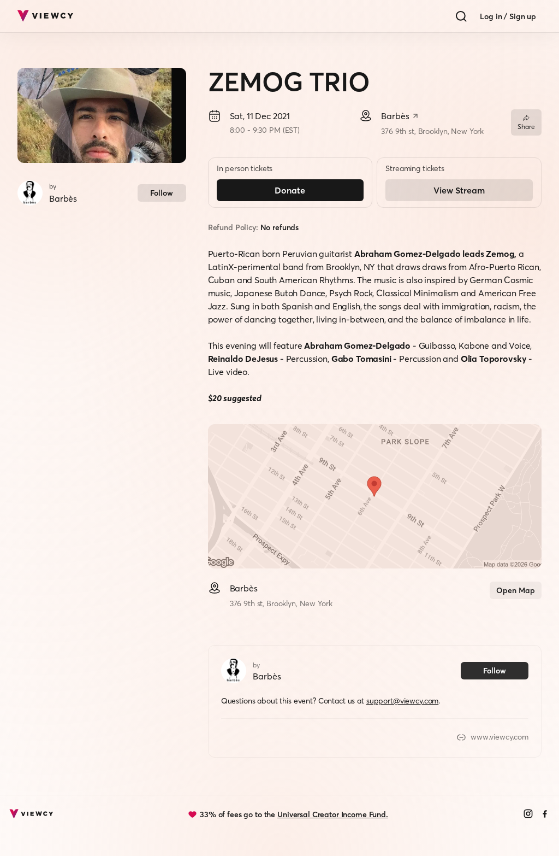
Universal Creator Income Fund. (332, 814)
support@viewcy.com (402, 701)
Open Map (515, 590)
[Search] (461, 16)
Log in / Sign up (508, 16)
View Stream (459, 190)
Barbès (63, 198)
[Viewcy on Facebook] (545, 814)
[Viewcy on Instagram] (528, 814)
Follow (161, 193)
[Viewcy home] (45, 16)
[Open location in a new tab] (415, 117)
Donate (290, 190)
